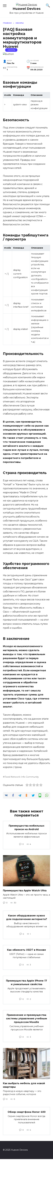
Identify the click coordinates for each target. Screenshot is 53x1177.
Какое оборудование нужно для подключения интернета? (26, 917)
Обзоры (11, 50)
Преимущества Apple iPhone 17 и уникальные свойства (26, 982)
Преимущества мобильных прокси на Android (26, 827)
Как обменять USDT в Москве (26, 949)
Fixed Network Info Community (22, 777)
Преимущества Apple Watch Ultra (25, 890)
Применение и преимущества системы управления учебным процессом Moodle (26, 1018)
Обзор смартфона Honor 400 (26, 1111)
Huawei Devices (26, 9)
